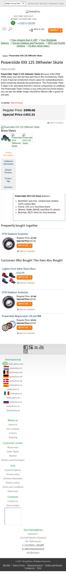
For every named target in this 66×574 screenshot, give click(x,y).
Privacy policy (13, 474)
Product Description (8, 153)
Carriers (13, 433)
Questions (8, 187)
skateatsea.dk (15, 381)
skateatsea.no (13, 398)
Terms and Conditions (12, 487)
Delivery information (13, 478)
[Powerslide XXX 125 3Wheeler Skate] (20, 127)
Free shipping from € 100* (24, 40)
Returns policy (13, 483)
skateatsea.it (16, 393)
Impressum (13, 491)
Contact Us (13, 501)
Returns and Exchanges (12, 460)
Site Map (6, 565)
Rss (25, 351)
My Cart (43, 3)
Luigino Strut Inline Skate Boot (19, 268)
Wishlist (13, 456)
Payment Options (13, 470)
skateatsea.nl (16, 368)
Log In (61, 3)
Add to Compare (56, 123)
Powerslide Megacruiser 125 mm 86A (21, 316)
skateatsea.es (15, 385)
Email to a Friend (8, 69)
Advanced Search (35, 565)
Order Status (13, 451)
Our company (13, 429)
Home (5, 56)
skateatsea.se (13, 406)
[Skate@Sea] (33, 11)
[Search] (10, 29)
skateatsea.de (16, 376)
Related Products (8, 171)
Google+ (31, 347)
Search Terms (19, 565)
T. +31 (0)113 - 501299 (33, 545)
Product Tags (8, 179)
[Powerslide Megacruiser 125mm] (9, 326)
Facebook (25, 347)
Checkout (53, 3)
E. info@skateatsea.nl (33, 549)
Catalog (4, 29)
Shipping (13, 437)
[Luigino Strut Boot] (9, 278)
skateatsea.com (15, 364)
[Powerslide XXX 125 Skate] (27, 139)
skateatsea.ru (15, 402)
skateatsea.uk (13, 410)
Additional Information (8, 162)
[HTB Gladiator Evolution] (9, 244)
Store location (13, 505)
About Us (12, 425)
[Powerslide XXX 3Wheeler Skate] (16, 140)
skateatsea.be (16, 372)
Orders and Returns (53, 565)
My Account (33, 3)
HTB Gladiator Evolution (15, 234)
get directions (33, 552)
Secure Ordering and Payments (28, 43)
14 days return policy (39, 46)
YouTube (41, 347)
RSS (39, 568)
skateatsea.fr (13, 389)
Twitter (36, 347)
